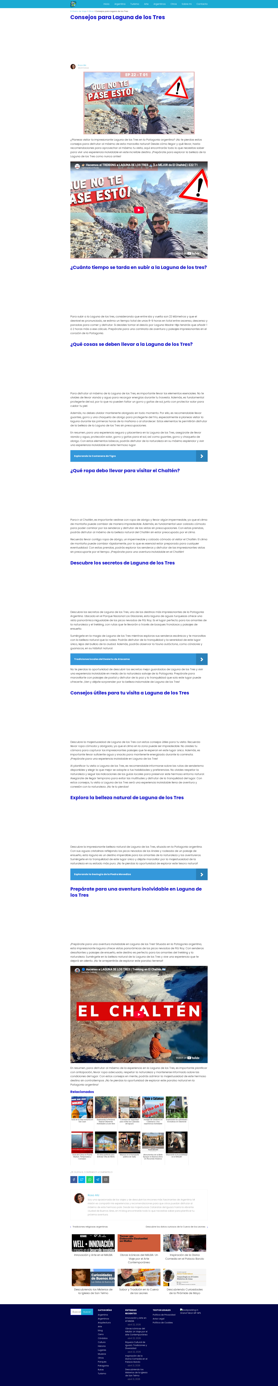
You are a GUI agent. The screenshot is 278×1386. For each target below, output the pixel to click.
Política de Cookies (163, 1322)
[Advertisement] (139, 42)
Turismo (134, 4)
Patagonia (103, 1365)
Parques (102, 1361)
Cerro (101, 1334)
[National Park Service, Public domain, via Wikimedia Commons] (191, 1313)
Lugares (102, 1350)
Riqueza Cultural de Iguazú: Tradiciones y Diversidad (136, 1345)
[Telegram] (97, 1179)
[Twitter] (81, 1179)
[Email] (105, 1179)
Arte (146, 4)
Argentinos (159, 4)
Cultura (101, 1342)
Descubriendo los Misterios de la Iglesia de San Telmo (136, 1372)
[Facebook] (73, 1179)
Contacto (202, 4)
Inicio (106, 4)
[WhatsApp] (89, 1179)
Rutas (101, 1369)
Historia (102, 1346)
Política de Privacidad (164, 1314)
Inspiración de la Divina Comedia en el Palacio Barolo (136, 1358)
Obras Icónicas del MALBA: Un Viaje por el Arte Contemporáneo (136, 1331)
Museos (102, 1353)
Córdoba (102, 1338)
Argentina (119, 4)
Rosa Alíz (82, 65)
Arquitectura (104, 1322)
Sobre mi (187, 4)
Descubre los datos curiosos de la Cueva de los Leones (175, 1226)
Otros (174, 4)
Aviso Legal (158, 1318)
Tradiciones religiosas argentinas (90, 1226)
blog (100, 1330)
